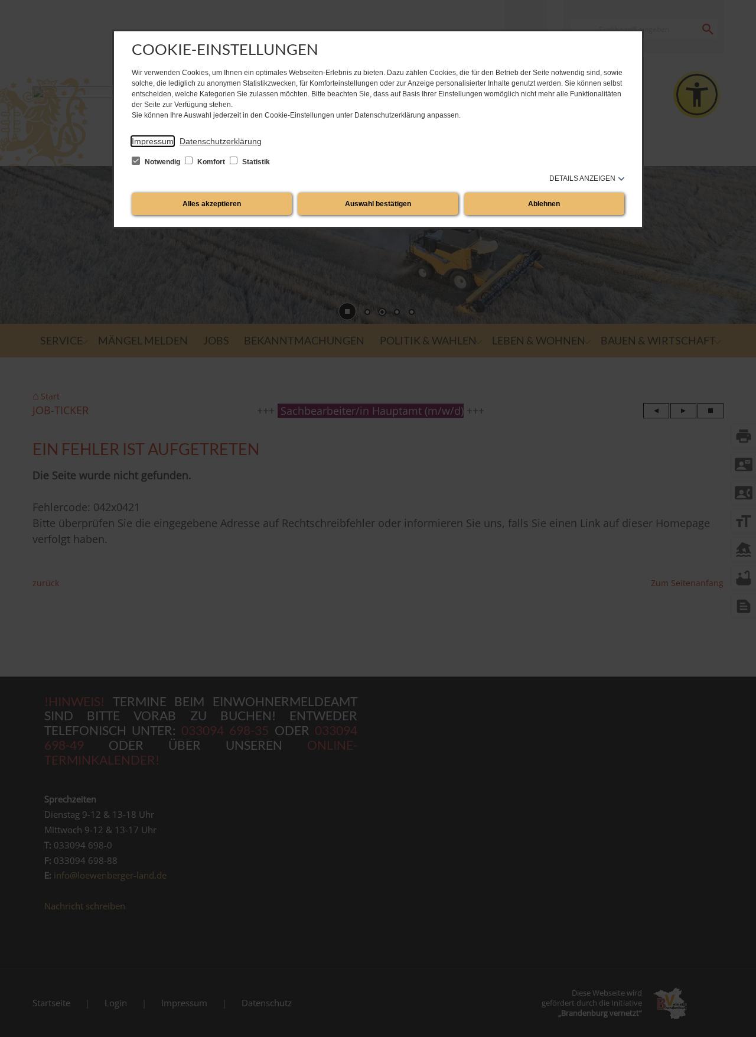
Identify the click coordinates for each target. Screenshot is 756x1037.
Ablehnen (544, 204)
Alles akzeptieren (212, 204)
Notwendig (162, 162)
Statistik (255, 162)
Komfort (211, 162)
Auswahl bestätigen (378, 204)
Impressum (153, 141)
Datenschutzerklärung (221, 141)
